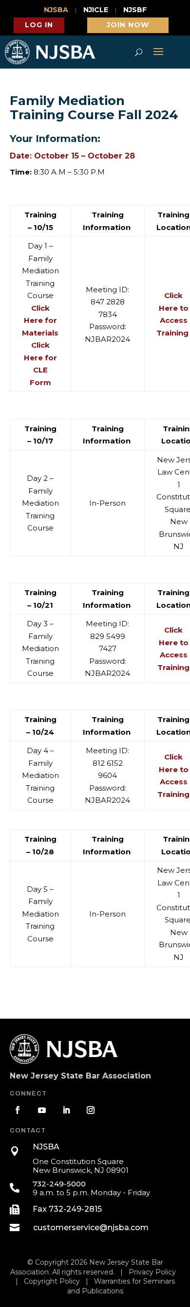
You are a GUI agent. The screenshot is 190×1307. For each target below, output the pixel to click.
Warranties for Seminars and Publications (121, 1286)
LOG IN (39, 24)
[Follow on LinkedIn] (66, 1110)
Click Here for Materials (40, 320)
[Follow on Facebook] (17, 1110)
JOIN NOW (128, 24)
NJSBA (56, 10)
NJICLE (95, 10)
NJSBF (135, 10)
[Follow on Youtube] (42, 1110)
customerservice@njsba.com (91, 1227)
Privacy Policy (152, 1272)
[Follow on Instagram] (90, 1110)
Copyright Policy (52, 1281)
